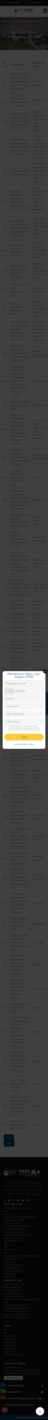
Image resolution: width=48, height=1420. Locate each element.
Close (45, 671)
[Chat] (40, 1411)
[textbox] (24, 706)
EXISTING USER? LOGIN (24, 744)
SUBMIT (24, 737)
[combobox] (9, 691)
